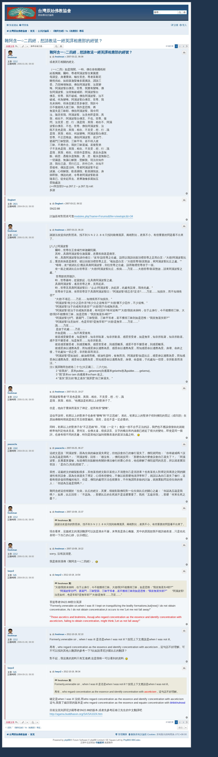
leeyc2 (11, 571)
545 (14, 575)
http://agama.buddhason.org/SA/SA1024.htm (76, 714)
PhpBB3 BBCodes (131, 740)
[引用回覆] (184, 52)
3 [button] (183, 46)
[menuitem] (24, 25)
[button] (186, 46)
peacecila (12, 444)
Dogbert (11, 200)
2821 (15, 204)
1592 (15, 448)
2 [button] (179, 46)
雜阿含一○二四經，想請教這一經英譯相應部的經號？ (54, 40)
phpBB (67, 740)
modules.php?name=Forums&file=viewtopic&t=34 (103, 216)
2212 (15, 61)
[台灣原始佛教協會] (22, 12)
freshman (12, 57)
